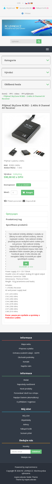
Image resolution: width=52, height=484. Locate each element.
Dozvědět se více (26, 267)
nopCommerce (31, 467)
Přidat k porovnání (14, 201)
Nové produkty (26, 389)
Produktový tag (14, 219)
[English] (29, 3)
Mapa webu (26, 344)
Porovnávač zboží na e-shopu (26, 393)
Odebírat (36, 451)
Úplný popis (12, 213)
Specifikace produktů (17, 225)
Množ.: (7, 192)
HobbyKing (17, 174)
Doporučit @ (30, 201)
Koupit (29, 192)
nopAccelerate (30, 479)
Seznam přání (26, 433)
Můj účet (26, 415)
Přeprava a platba (26, 348)
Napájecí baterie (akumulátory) (26, 397)
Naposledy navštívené (26, 384)
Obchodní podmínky (26, 357)
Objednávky (26, 420)
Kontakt (26, 361)
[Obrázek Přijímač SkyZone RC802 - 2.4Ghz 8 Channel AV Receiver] (13, 152)
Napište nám (26, 366)
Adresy (26, 424)
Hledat (26, 380)
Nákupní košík (26, 429)
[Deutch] (32, 3)
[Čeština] (26, 3)
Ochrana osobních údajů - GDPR (26, 353)
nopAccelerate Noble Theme (26, 477)
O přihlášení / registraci (26, 402)
